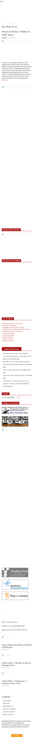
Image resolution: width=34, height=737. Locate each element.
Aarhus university (8, 339)
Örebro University (8, 341)
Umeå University (8, 337)
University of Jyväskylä (9, 325)
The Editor (4, 37)
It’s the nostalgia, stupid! (9, 370)
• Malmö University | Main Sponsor (12, 323)
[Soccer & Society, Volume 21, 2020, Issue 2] (17, 50)
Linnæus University (8, 333)
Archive (4, 397)
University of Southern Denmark (12, 331)
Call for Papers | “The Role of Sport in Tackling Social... (16, 664)
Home (3, 24)
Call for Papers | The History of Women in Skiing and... (17, 646)
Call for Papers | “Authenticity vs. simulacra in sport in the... (14, 682)
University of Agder (8, 335)
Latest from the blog (11, 349)
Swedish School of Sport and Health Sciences (16, 329)
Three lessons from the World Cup (12, 375)
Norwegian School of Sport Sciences (13, 327)
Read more (5, 80)
